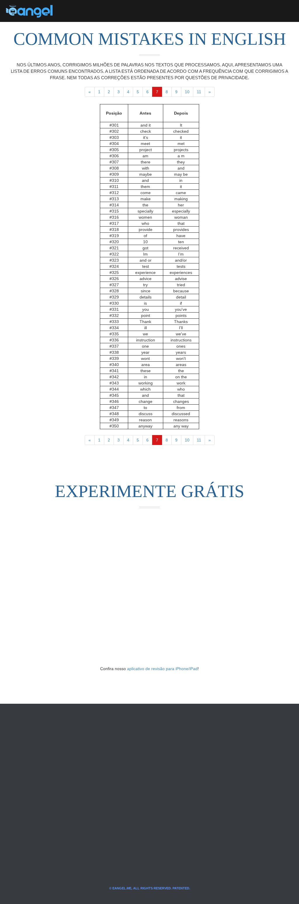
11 (199, 91)
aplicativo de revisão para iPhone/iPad (162, 668)
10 (187, 91)
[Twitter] (66, 11)
